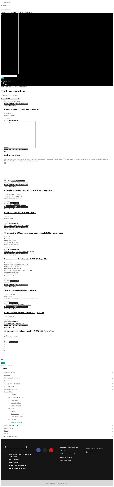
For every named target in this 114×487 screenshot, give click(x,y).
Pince (12, 408)
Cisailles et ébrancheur (10, 105)
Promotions (7, 375)
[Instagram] (45, 450)
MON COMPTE (5, 2)
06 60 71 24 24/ (19, 12)
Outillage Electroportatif (10, 389)
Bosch (5, 151)
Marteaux (13, 411)
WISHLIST (4, 5)
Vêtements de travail (9, 372)
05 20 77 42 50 (28, 12)
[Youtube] (51, 450)
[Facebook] (38, 450)
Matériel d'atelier (8, 428)
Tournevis (13, 394)
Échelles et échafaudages (10, 436)
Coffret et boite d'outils (17, 416)
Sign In (3, 81)
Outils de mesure (8, 381)
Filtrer (3, 363)
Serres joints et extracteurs (17, 397)
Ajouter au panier (13, 120)
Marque (6, 431)
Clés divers (13, 419)
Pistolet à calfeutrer (16, 405)
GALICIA (6, 433)
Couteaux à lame (15, 414)
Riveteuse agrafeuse (16, 403)
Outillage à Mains (9, 86)
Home (2, 86)
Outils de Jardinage (9, 386)
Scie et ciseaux (14, 400)
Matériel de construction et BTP (12, 425)
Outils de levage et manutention (12, 383)
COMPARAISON (6, 9)
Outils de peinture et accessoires (12, 378)
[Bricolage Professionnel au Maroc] (10, 73)
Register (8, 81)
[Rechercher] (2, 78)
